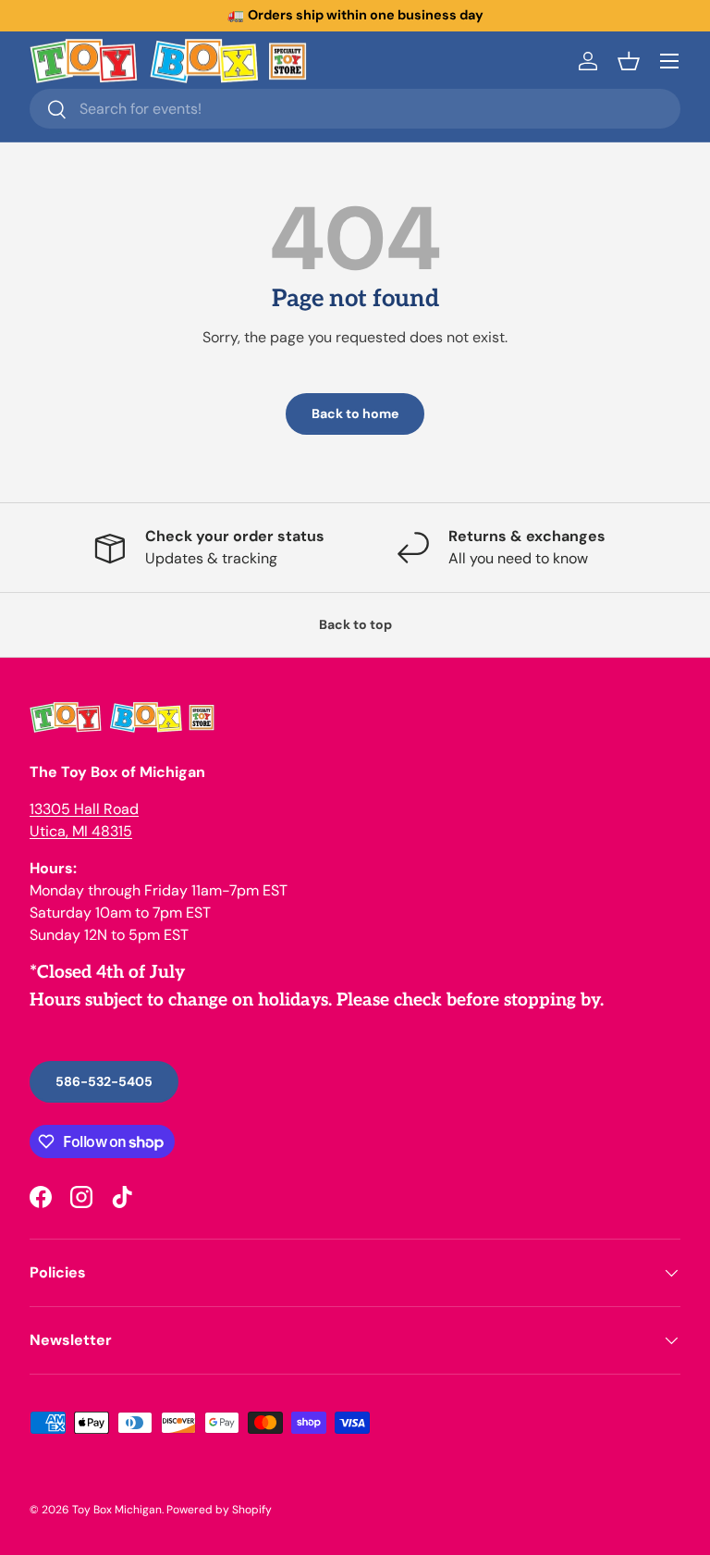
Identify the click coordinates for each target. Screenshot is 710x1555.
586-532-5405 (104, 1081)
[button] (628, 61)
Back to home (355, 413)
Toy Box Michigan (117, 1509)
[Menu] (669, 61)
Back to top (355, 624)
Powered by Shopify (219, 1509)
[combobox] (355, 109)
